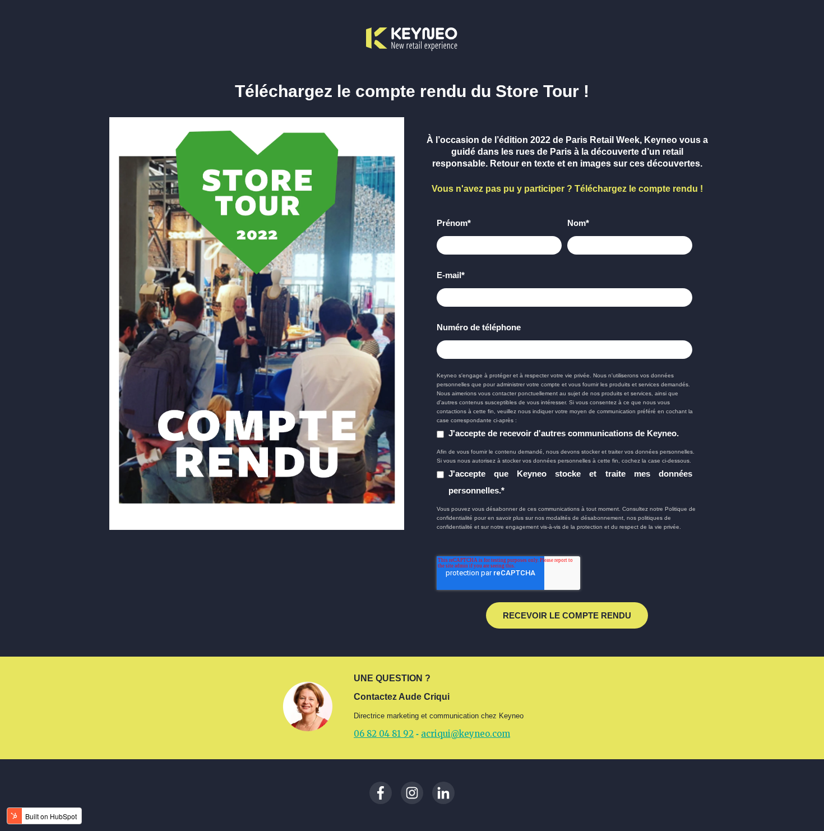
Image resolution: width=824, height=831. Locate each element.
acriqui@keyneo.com (465, 733)
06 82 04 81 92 (384, 733)
